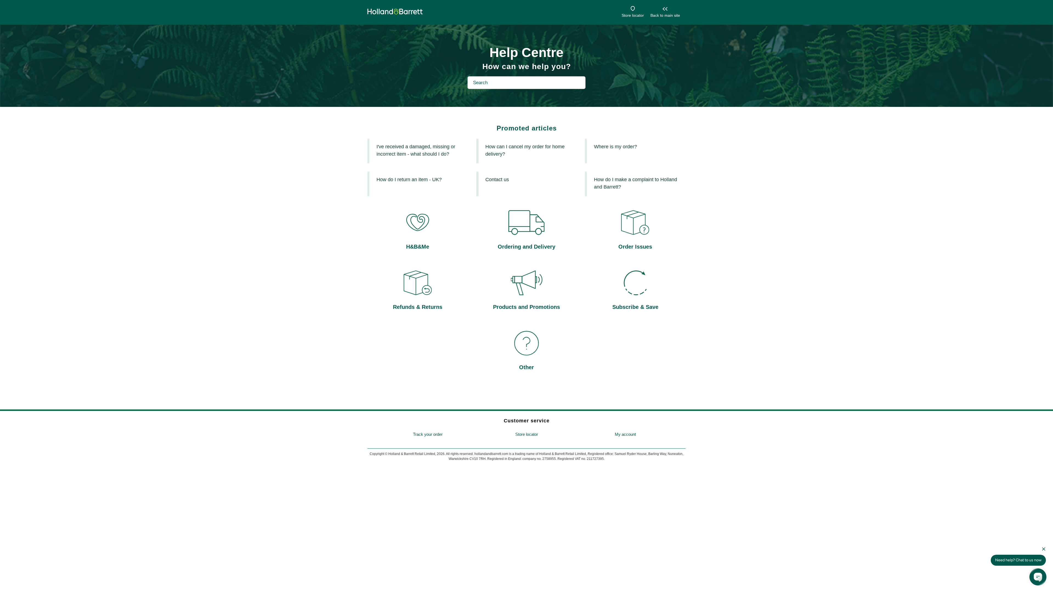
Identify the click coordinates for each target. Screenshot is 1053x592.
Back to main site (665, 15)
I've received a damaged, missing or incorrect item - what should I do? (416, 150)
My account (625, 434)
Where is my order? (615, 146)
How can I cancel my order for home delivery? (525, 150)
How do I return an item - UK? (409, 179)
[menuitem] (427, 434)
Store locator (633, 15)
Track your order (428, 434)
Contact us (497, 179)
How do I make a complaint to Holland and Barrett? (635, 183)
